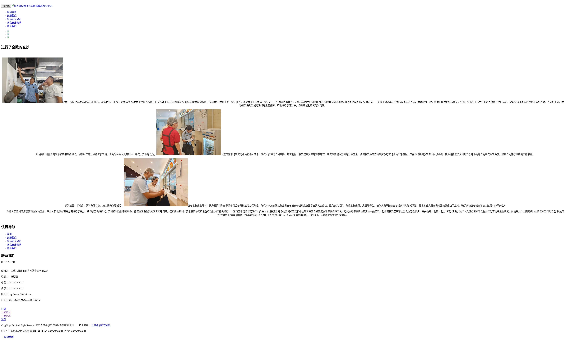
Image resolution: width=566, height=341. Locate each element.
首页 (9, 234)
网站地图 (9, 337)
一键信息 (6, 316)
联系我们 (12, 26)
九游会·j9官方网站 (100, 325)
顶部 (3, 319)
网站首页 (12, 12)
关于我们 (12, 15)
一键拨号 (6, 312)
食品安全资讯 (14, 22)
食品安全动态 (14, 19)
